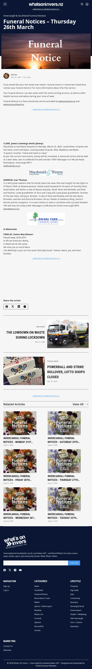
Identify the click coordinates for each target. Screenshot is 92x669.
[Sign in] (87, 4)
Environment (75, 610)
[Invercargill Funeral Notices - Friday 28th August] (19, 461)
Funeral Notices (41, 594)
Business (74, 602)
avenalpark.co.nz (11, 208)
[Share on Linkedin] (19, 306)
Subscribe (74, 563)
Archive (37, 630)
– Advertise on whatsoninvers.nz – (46, 109)
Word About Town (42, 598)
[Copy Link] (25, 306)
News (36, 586)
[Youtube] (20, 570)
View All (78, 404)
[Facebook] (4, 570)
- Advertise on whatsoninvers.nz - (46, 9)
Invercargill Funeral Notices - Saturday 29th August (63, 440)
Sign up (6, 586)
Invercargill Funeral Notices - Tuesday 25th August (62, 516)
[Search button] (82, 4)
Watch (37, 602)
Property (74, 586)
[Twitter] (10, 570)
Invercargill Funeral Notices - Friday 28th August (16, 478)
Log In (6, 590)
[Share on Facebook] (6, 306)
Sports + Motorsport (43, 606)
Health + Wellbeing (78, 614)
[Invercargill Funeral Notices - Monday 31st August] (19, 423)
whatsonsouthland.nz (13, 104)
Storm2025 (39, 626)
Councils (37, 618)
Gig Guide (74, 590)
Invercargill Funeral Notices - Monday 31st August (17, 440)
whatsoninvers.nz (66, 101)
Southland (38, 590)
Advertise (7, 650)
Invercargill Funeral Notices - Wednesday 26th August (19, 516)
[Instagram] (15, 570)
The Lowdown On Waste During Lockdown (25, 335)
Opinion (37, 622)
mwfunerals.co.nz (11, 166)
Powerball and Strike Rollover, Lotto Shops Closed (66, 372)
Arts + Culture (76, 622)
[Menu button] (5, 4)
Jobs (72, 594)
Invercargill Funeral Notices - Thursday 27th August (63, 478)
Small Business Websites (46, 666)
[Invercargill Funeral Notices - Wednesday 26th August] (19, 499)
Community (75, 598)
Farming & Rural (77, 606)
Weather (38, 610)
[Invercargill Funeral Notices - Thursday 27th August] (64, 461)
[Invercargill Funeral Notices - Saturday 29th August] (64, 423)
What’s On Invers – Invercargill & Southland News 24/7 (36, 663)
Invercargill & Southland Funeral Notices (24, 16)
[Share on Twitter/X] (13, 306)
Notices (14, 75)
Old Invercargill (76, 618)
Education (74, 626)
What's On (38, 614)
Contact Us (8, 646)
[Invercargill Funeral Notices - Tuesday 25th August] (64, 499)
